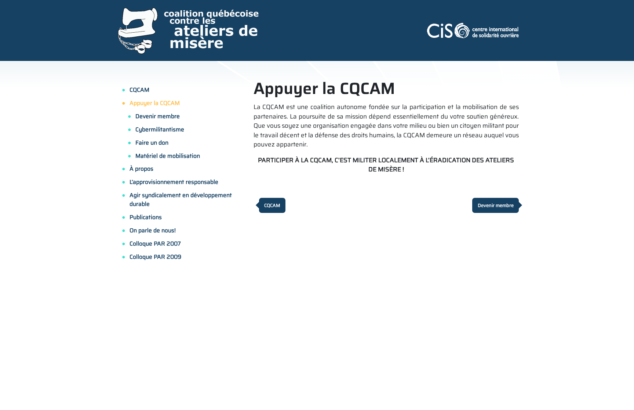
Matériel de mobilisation (167, 155)
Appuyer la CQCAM (155, 103)
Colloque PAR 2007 (155, 243)
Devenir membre (157, 116)
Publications (146, 217)
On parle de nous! (153, 230)
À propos (141, 168)
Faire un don (151, 142)
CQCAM (139, 89)
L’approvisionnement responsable (174, 181)
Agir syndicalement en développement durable (181, 199)
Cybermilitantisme (159, 129)
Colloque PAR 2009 (155, 256)
